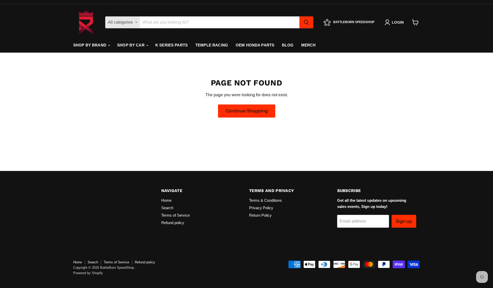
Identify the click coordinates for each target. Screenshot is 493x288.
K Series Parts (171, 45)
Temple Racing (211, 45)
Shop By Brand (90, 45)
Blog (287, 45)
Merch (308, 45)
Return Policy (260, 215)
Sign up (404, 221)
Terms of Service (175, 215)
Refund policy (172, 222)
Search (167, 208)
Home (166, 200)
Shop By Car (131, 45)
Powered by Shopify (88, 273)
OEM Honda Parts (255, 45)
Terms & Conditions (265, 200)
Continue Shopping (246, 111)
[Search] (306, 22)
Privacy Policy (261, 208)
